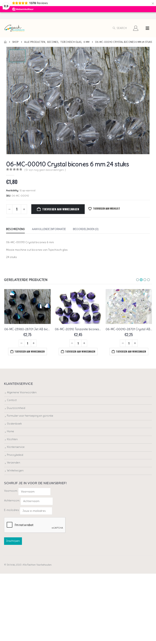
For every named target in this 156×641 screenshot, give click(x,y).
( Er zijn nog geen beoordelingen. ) (45, 170)
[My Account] (136, 28)
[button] (119, 28)
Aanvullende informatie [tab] (49, 229)
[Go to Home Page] (5, 42)
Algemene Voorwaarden (22, 392)
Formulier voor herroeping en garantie (30, 415)
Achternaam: (12, 500)
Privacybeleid (15, 455)
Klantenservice (16, 447)
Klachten (12, 439)
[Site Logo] (14, 28)
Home (10, 431)
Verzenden (13, 462)
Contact (12, 400)
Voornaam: (11, 491)
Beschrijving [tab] (15, 229)
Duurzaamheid (16, 408)
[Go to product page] (27, 306)
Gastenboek (14, 423)
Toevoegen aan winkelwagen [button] (29, 351)
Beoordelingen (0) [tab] (86, 229)
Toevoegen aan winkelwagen (60, 209)
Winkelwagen (15, 470)
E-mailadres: (12, 510)
